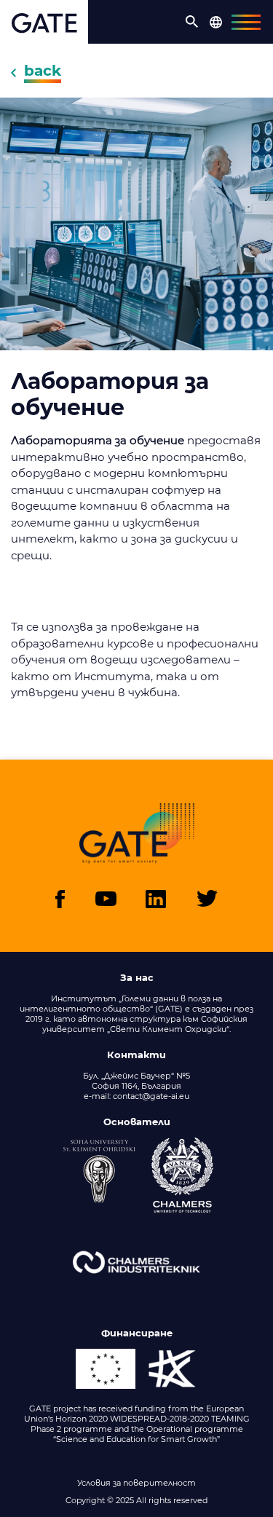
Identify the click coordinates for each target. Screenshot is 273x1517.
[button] (192, 21)
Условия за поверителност (136, 1483)
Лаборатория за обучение (110, 395)
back (42, 70)
